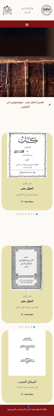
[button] (27, 24)
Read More (29, 202)
